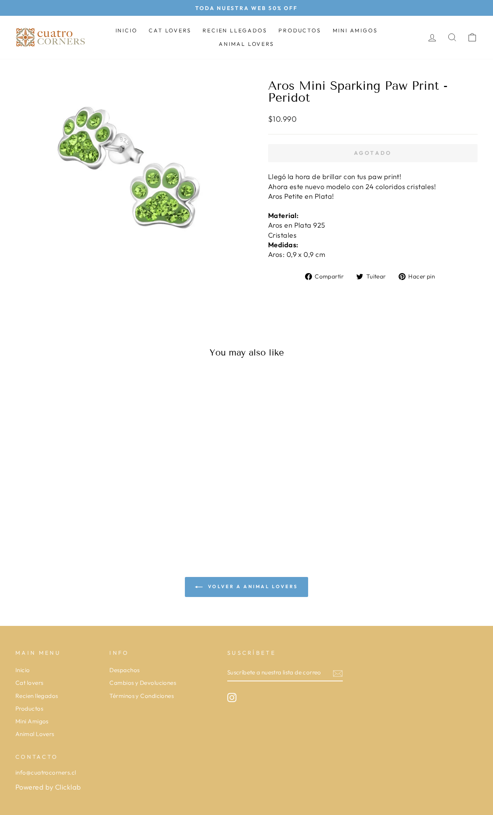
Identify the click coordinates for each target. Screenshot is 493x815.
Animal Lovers (246, 43)
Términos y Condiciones (141, 695)
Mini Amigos (355, 30)
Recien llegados (235, 30)
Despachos (124, 670)
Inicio (127, 30)
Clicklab (68, 787)
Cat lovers (170, 30)
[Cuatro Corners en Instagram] (231, 697)
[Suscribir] (338, 673)
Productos (299, 30)
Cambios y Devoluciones (142, 682)
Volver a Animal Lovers (252, 586)
